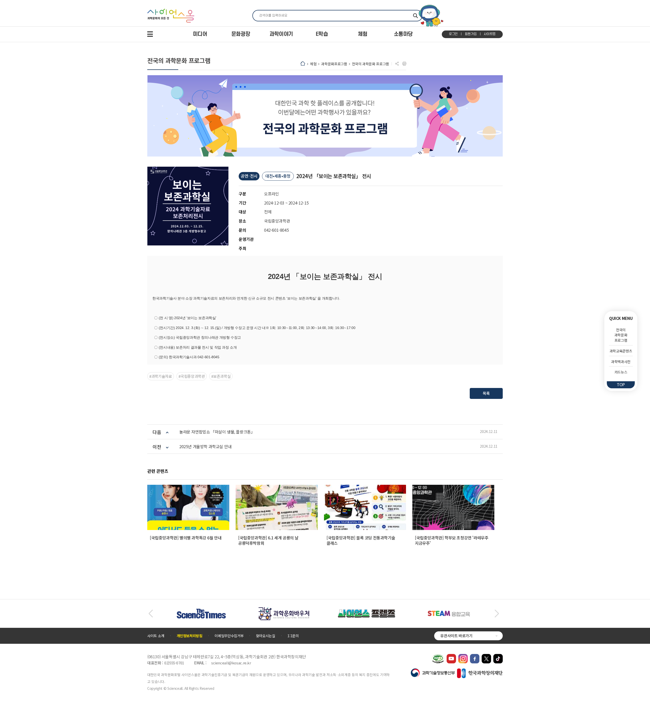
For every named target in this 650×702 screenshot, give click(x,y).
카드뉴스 (620, 372)
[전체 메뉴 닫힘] (150, 34)
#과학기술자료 (160, 376)
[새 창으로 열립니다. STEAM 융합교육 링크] (449, 613)
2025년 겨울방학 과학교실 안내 (205, 446)
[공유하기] (397, 63)
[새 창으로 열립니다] (451, 656)
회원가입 (471, 34)
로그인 (453, 34)
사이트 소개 (155, 635)
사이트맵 (490, 34)
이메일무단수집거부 (229, 635)
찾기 (415, 15)
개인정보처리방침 (189, 635)
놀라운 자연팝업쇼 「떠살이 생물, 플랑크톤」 (217, 431)
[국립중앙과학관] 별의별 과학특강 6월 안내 (185, 538)
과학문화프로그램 (334, 63)
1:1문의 (293, 635)
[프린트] (404, 63)
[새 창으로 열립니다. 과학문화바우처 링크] (283, 609)
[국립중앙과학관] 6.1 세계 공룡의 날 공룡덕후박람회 (268, 540)
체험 (313, 63)
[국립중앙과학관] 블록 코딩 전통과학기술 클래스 (361, 540)
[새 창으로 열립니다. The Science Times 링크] (201, 611)
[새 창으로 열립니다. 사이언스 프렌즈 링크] (366, 612)
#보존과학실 (221, 376)
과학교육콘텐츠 (621, 350)
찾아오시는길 (265, 635)
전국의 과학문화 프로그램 (370, 63)
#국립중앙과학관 (191, 376)
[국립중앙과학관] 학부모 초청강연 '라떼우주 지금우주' (451, 540)
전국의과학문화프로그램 (620, 335)
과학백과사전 (620, 361)
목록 (486, 393)
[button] (150, 613)
